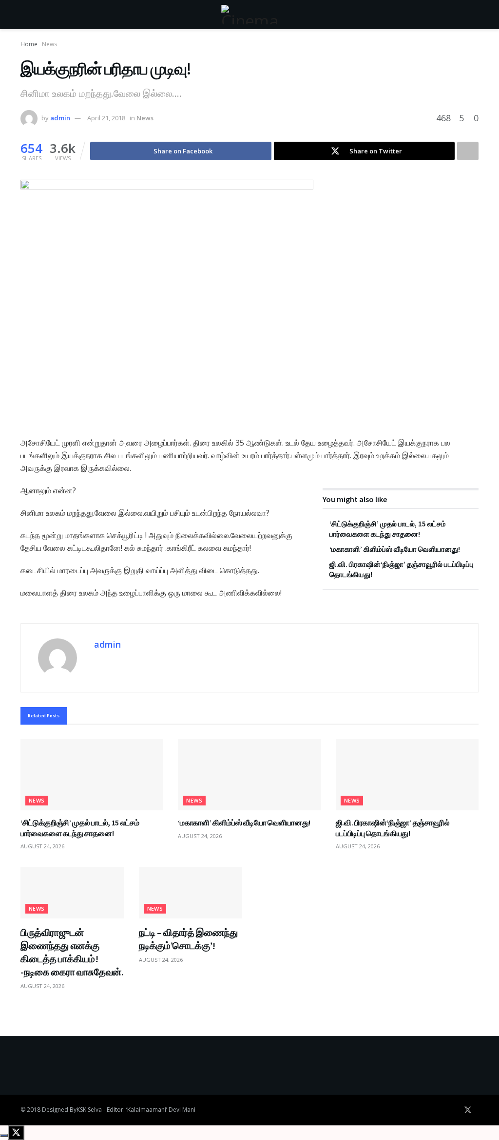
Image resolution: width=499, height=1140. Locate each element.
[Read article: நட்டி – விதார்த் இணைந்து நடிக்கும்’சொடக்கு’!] (191, 892)
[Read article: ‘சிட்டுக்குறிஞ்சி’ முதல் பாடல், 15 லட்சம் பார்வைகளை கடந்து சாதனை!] (91, 775)
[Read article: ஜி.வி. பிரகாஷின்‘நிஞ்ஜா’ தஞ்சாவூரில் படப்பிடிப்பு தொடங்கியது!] (407, 775)
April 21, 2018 (106, 117)
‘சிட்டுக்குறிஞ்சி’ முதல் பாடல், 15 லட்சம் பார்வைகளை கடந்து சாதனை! (79, 828)
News (49, 44)
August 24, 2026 (42, 846)
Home (29, 44)
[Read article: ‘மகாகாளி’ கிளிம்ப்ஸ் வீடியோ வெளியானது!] (249, 775)
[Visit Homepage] (249, 14)
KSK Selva (89, 1109)
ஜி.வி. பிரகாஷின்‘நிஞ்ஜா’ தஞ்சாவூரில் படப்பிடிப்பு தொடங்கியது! (393, 828)
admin (60, 117)
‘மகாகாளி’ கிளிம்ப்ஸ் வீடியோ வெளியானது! (394, 549)
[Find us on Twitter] (468, 1110)
